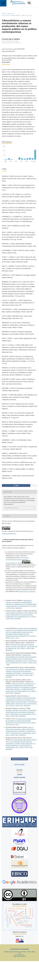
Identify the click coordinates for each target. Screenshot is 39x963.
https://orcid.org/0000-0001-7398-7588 (11, 42)
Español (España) (19, 777)
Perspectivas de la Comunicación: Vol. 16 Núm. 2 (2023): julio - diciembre (21, 734)
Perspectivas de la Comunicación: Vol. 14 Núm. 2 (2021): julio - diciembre (21, 648)
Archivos (10, 13)
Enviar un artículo (19, 759)
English (19, 774)
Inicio (4, 13)
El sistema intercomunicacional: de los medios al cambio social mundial (21, 720)
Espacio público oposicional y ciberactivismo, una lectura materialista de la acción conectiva (21, 613)
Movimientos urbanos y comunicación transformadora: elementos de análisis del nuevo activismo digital (21, 602)
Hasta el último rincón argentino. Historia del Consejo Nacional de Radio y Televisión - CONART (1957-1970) (21, 730)
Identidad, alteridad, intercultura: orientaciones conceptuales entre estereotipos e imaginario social (21, 712)
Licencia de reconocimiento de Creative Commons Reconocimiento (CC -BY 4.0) (17, 560)
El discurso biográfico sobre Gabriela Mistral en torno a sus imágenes (20, 645)
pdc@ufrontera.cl (19, 955)
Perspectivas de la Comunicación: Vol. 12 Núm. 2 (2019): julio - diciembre (21, 607)
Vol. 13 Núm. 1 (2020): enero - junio (13, 15)
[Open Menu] (3, 3)
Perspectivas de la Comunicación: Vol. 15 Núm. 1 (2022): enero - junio (21, 662)
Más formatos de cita (11, 508)
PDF (16, 485)
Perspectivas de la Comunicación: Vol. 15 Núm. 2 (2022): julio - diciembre (20, 675)
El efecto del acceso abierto (27, 591)
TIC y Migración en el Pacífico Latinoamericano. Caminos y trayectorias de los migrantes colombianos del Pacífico (21, 671)
